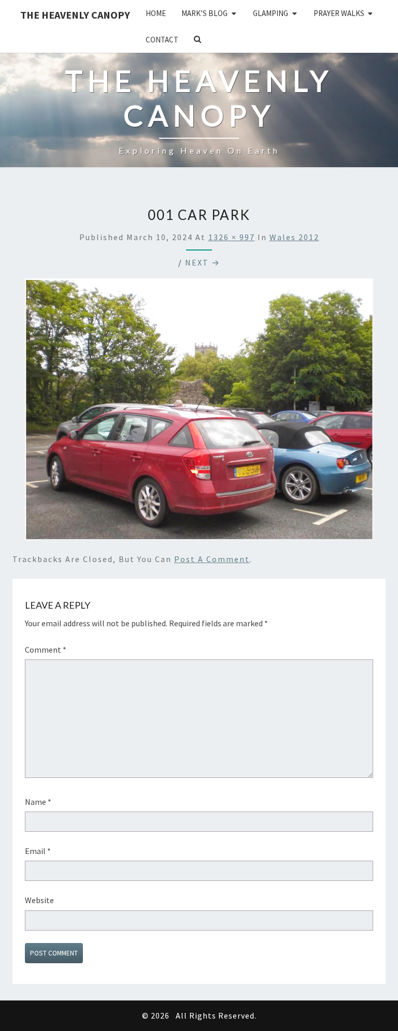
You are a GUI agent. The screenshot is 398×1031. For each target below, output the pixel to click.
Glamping (270, 13)
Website (39, 900)
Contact (162, 40)
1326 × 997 (231, 237)
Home (156, 13)
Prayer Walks (339, 13)
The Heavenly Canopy (75, 14)
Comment (45, 649)
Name (38, 802)
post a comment (212, 559)
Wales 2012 (294, 237)
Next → (202, 262)
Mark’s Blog (204, 13)
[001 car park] (199, 412)
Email (38, 851)
